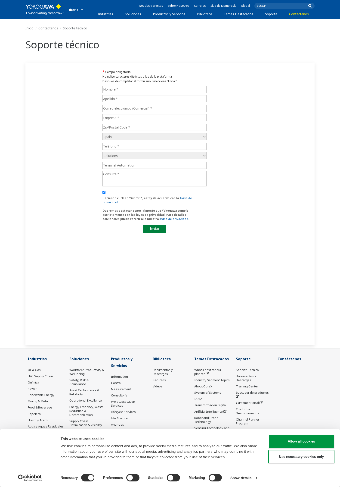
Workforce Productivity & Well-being (86, 372)
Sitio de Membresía (223, 6)
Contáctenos (299, 14)
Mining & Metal (38, 401)
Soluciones (133, 14)
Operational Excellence (85, 400)
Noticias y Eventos (151, 6)
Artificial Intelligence (208, 411)
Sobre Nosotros (178, 6)
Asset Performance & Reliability (84, 392)
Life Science (119, 418)
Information (119, 376)
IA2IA (198, 399)
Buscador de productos (252, 392)
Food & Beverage (40, 407)
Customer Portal (247, 403)
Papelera (34, 414)
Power (32, 388)
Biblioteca (204, 14)
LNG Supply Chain (40, 376)
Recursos (159, 380)
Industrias (105, 14)
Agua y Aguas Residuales (46, 426)
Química (33, 382)
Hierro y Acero (38, 420)
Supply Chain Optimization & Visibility (85, 423)
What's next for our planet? (207, 372)
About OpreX (203, 386)
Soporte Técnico (247, 370)
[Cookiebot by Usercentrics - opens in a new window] (30, 477)
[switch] (132, 477)
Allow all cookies (301, 441)
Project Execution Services (123, 403)
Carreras (200, 6)
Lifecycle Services (123, 412)
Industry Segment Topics (212, 380)
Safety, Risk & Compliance (79, 382)
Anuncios (117, 424)
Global (245, 6)
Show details (240, 478)
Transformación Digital (210, 405)
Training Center (247, 386)
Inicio (29, 28)
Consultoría (119, 395)
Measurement (121, 389)
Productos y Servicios (169, 14)
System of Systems (207, 392)
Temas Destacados (238, 14)
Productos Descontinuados (247, 411)
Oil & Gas (34, 370)
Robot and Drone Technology (206, 420)
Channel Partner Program (247, 421)
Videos (157, 386)
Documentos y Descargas (163, 372)
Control (116, 383)
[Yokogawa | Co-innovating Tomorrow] (44, 9)
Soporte (271, 14)
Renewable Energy (41, 395)
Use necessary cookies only (301, 457)
